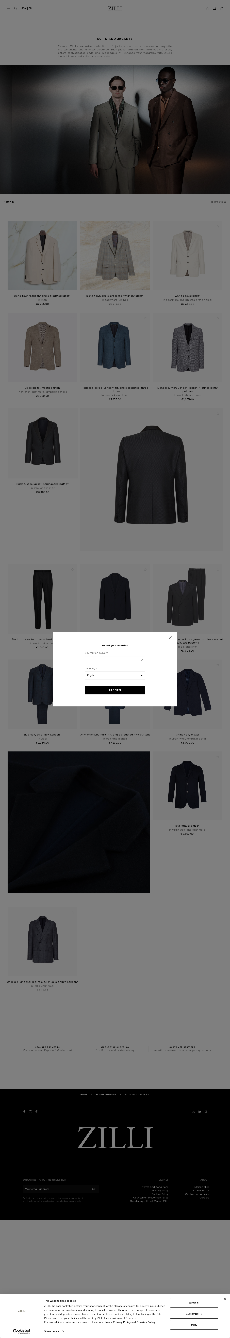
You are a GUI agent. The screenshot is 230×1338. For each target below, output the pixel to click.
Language (91, 668)
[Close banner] (225, 1299)
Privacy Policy (122, 1322)
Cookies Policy (146, 1322)
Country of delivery (96, 653)
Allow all (194, 1302)
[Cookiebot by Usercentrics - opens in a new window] (22, 1331)
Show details (51, 1331)
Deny (194, 1324)
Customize (192, 1313)
